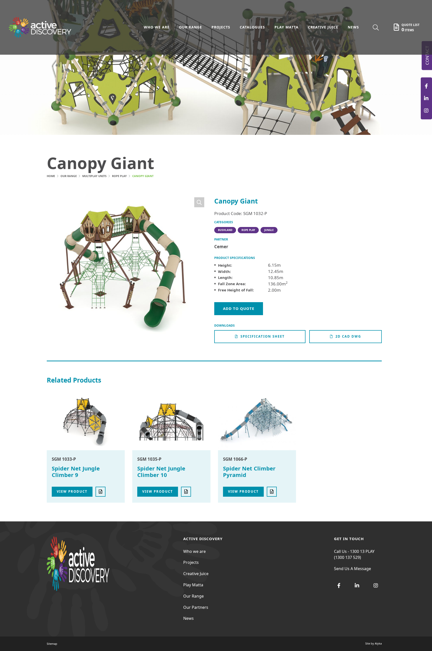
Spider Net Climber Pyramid (249, 471)
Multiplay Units (94, 176)
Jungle (269, 230)
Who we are (194, 551)
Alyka (378, 643)
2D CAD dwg (348, 336)
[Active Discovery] (426, 86)
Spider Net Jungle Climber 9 (76, 471)
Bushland (225, 230)
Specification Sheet (262, 336)
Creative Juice (195, 573)
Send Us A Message (352, 568)
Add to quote (238, 308)
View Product (72, 491)
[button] (199, 202)
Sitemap (52, 644)
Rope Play (119, 176)
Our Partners (195, 607)
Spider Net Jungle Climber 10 (161, 471)
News (188, 618)
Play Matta (193, 585)
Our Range (68, 176)
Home (51, 176)
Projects (191, 562)
